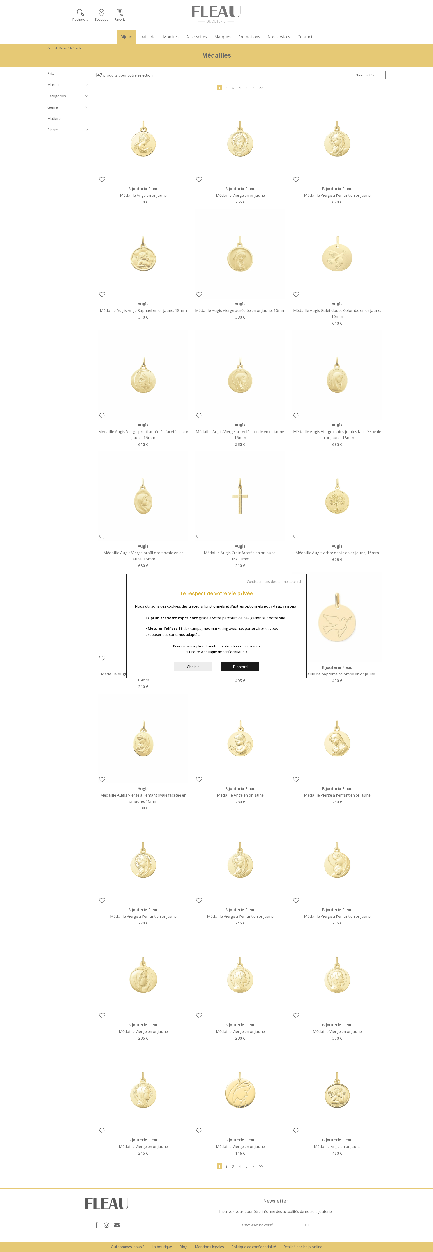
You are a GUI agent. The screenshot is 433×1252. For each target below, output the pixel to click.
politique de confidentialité (224, 651)
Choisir (193, 666)
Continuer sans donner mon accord (274, 581)
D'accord (240, 666)
